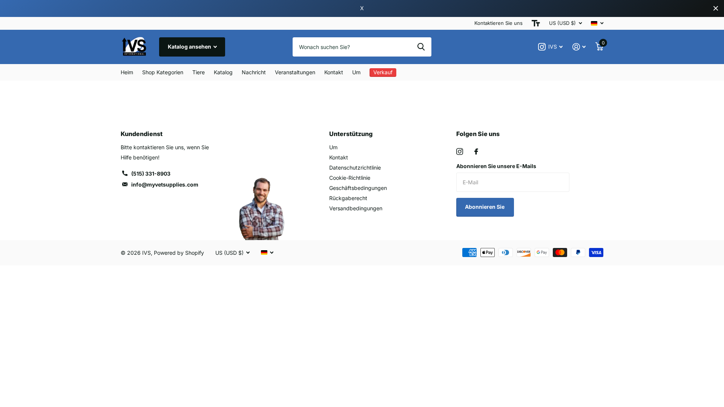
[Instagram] (459, 151)
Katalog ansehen (190, 46)
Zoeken (421, 46)
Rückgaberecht (348, 198)
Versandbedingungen (355, 208)
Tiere (198, 72)
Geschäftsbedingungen (358, 188)
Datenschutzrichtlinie (355, 167)
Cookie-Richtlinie (349, 177)
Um (356, 72)
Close (715, 8)
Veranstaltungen (295, 72)
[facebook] (476, 151)
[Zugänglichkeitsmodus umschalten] (536, 23)
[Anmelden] (579, 46)
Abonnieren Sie (485, 207)
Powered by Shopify (179, 252)
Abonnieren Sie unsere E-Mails (496, 166)
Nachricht (254, 72)
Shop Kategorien (162, 72)
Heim (127, 72)
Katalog (223, 72)
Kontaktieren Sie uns (498, 23)
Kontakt (333, 72)
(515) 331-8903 (150, 173)
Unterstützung (351, 134)
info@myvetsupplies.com (164, 184)
